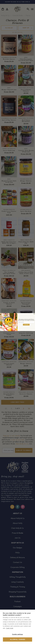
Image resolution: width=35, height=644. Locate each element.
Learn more (9, 628)
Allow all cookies (17, 639)
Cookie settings (17, 634)
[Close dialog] (34, 313)
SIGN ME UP (26, 324)
